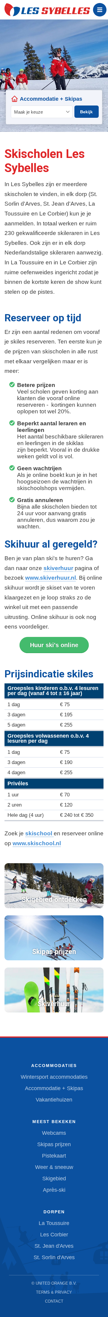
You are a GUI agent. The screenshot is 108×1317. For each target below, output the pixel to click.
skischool (39, 833)
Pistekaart (54, 1156)
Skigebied (54, 1179)
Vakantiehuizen (54, 1100)
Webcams (54, 1133)
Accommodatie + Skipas (54, 1088)
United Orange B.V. (56, 1283)
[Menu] (99, 9)
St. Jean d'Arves (54, 1246)
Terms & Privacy (54, 1292)
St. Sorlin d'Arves (54, 1257)
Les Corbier (54, 1235)
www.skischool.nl (37, 843)
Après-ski (54, 1190)
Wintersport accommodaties (54, 1077)
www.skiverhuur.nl (50, 578)
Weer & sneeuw (54, 1167)
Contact (54, 1301)
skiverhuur (58, 568)
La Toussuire (54, 1223)
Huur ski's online (54, 645)
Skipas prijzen (54, 1144)
